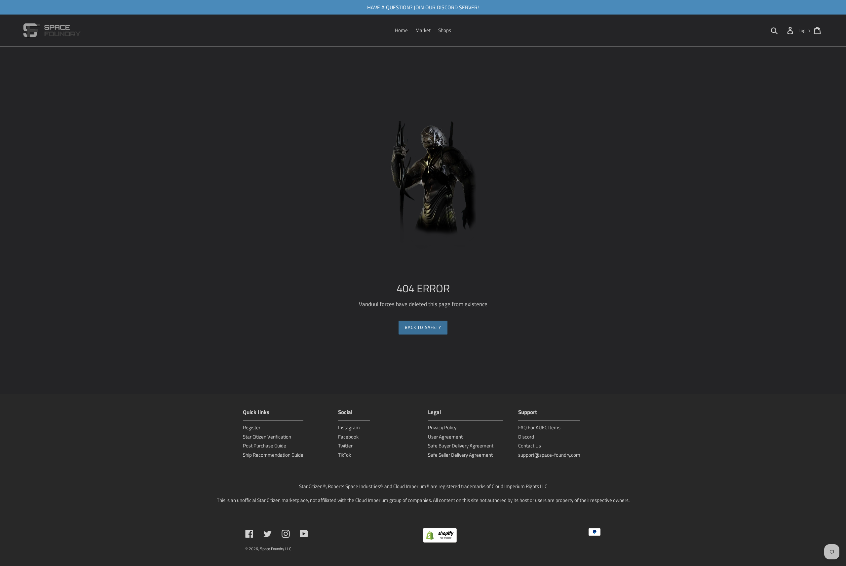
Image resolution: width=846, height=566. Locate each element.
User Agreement (445, 437)
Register (251, 427)
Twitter (345, 445)
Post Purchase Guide (264, 445)
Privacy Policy (442, 427)
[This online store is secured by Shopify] (440, 536)
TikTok (344, 455)
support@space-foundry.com (549, 455)
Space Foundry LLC (275, 549)
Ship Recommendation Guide (273, 455)
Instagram (349, 427)
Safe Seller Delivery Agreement (460, 455)
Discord (526, 437)
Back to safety (423, 327)
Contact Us (529, 445)
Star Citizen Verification (267, 437)
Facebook (348, 437)
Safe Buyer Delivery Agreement (460, 445)
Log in (804, 30)
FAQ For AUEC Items (539, 427)
